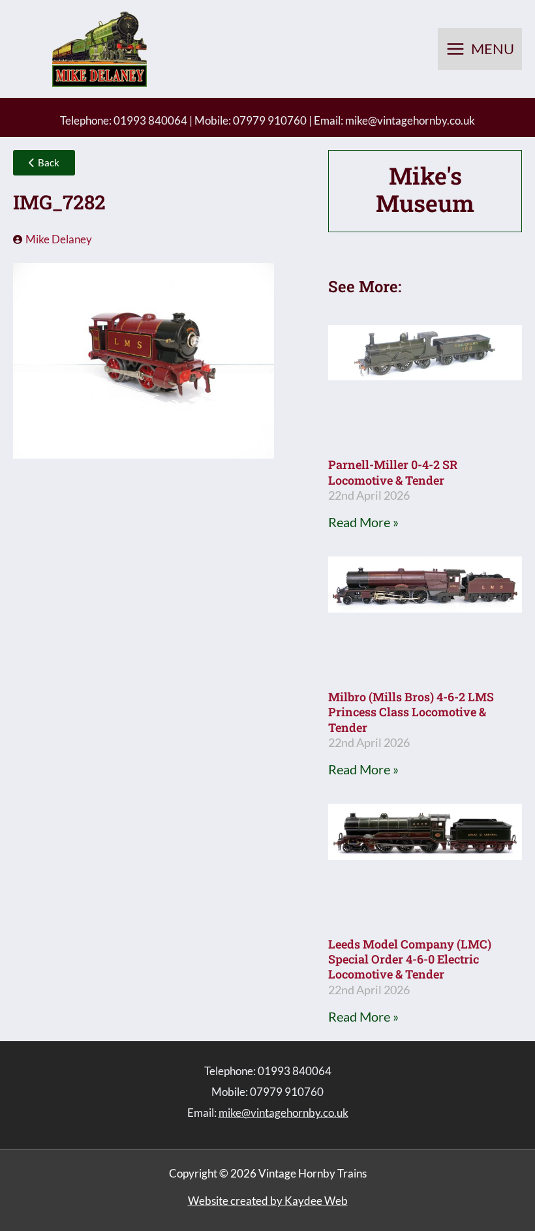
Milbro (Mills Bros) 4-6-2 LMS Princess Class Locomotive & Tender (411, 712)
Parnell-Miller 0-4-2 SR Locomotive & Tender (392, 472)
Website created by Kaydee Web (268, 1201)
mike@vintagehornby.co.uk (410, 120)
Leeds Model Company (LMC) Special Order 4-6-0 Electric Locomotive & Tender (409, 959)
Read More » (363, 522)
